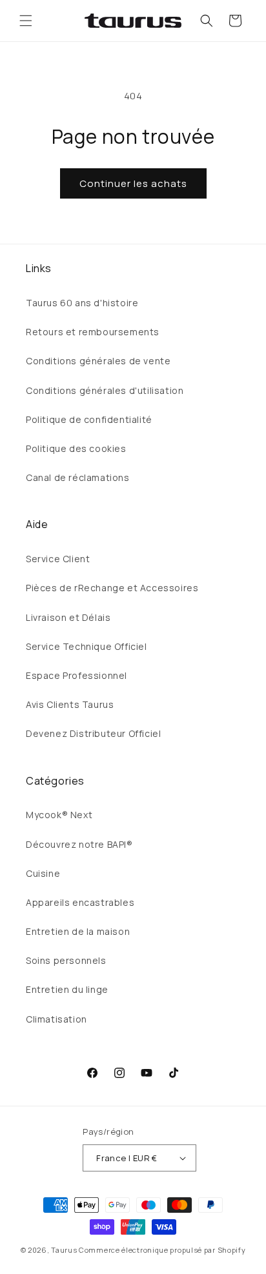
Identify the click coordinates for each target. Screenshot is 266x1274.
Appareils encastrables (80, 902)
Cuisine (43, 873)
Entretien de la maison (78, 931)
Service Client (58, 559)
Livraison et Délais (68, 617)
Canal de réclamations (78, 477)
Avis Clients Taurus (70, 704)
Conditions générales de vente (98, 361)
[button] (26, 20)
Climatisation (56, 1019)
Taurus (64, 1250)
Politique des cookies (76, 448)
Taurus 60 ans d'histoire (82, 303)
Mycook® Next (59, 814)
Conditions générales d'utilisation (104, 390)
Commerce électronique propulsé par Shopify (162, 1250)
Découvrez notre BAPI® (79, 844)
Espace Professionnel (76, 675)
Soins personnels (66, 960)
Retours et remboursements (92, 332)
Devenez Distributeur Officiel (93, 733)
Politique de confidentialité (89, 419)
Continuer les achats (133, 183)
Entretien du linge (67, 989)
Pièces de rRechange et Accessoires (112, 588)
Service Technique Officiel (86, 646)
